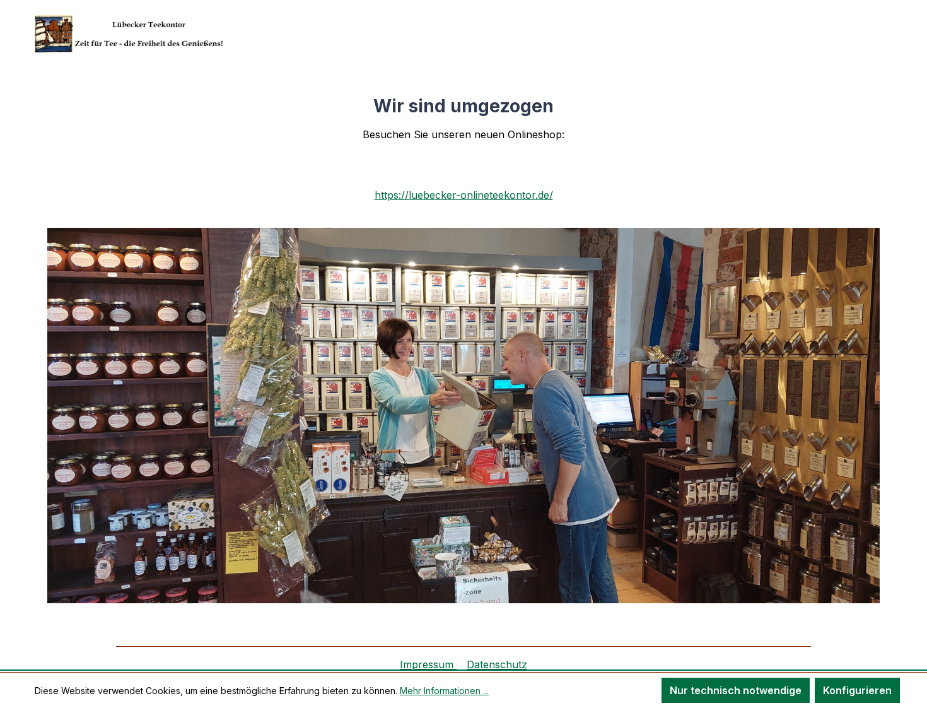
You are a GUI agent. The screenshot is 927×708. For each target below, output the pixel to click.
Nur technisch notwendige (736, 690)
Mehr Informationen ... (444, 690)
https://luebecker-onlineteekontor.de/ (464, 195)
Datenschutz (497, 664)
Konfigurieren (857, 690)
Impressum (428, 664)
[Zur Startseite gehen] (129, 33)
